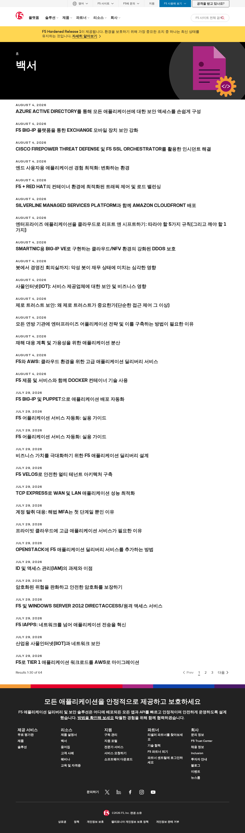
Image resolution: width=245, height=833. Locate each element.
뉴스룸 (195, 778)
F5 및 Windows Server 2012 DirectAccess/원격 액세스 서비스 (89, 606)
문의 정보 (197, 735)
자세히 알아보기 (84, 36)
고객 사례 (67, 753)
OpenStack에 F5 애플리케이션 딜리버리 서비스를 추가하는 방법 (85, 549)
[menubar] (122, 3)
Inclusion (197, 753)
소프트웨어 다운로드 (118, 759)
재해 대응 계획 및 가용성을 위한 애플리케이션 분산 (68, 342)
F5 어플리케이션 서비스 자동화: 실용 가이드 (61, 418)
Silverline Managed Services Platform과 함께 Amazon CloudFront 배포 (106, 205)
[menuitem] (80, 3)
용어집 (65, 747)
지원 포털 (110, 741)
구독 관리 (110, 735)
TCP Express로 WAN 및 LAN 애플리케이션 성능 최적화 (75, 493)
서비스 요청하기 (115, 753)
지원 (151, 3)
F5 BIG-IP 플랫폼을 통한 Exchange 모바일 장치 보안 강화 (77, 130)
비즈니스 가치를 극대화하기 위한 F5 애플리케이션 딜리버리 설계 (82, 455)
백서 (64, 741)
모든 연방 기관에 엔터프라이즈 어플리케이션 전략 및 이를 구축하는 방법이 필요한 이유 (105, 324)
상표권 (62, 821)
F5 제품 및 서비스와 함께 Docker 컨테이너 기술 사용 (72, 380)
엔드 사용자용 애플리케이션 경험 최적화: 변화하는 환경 (73, 168)
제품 (21, 741)
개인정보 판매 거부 (167, 821)
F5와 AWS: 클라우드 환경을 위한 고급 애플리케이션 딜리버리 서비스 (87, 361)
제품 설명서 (69, 735)
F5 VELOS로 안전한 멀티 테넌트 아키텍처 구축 (64, 474)
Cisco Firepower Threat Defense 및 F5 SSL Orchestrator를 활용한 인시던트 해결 (113, 149)
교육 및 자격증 (71, 765)
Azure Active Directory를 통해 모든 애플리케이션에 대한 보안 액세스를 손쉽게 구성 (108, 111)
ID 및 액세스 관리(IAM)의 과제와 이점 (54, 568)
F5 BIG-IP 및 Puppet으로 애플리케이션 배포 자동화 (70, 399)
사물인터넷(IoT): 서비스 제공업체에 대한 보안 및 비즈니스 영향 (81, 286)
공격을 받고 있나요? (210, 4)
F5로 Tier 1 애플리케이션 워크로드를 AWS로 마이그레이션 (77, 662)
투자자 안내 (199, 759)
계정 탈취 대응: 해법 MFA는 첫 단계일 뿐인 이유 (65, 512)
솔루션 (22, 747)
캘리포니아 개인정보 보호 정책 (130, 821)
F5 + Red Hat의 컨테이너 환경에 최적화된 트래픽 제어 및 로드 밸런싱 (88, 186)
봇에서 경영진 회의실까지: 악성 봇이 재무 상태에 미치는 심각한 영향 (86, 267)
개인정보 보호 (95, 821)
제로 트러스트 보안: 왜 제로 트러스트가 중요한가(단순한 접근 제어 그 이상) (93, 305)
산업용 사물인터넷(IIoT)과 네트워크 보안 (58, 643)
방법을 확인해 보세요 (96, 718)
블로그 (195, 765)
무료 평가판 (26, 735)
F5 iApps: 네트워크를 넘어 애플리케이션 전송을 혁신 (71, 624)
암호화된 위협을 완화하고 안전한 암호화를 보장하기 (69, 587)
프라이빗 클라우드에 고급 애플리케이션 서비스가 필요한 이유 (79, 530)
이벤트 (195, 772)
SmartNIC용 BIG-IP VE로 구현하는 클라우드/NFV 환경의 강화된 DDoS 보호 (96, 248)
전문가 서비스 (113, 747)
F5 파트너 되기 (158, 752)
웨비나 (65, 759)
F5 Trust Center (201, 741)
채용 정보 (197, 747)
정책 (76, 821)
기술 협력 (154, 745)
